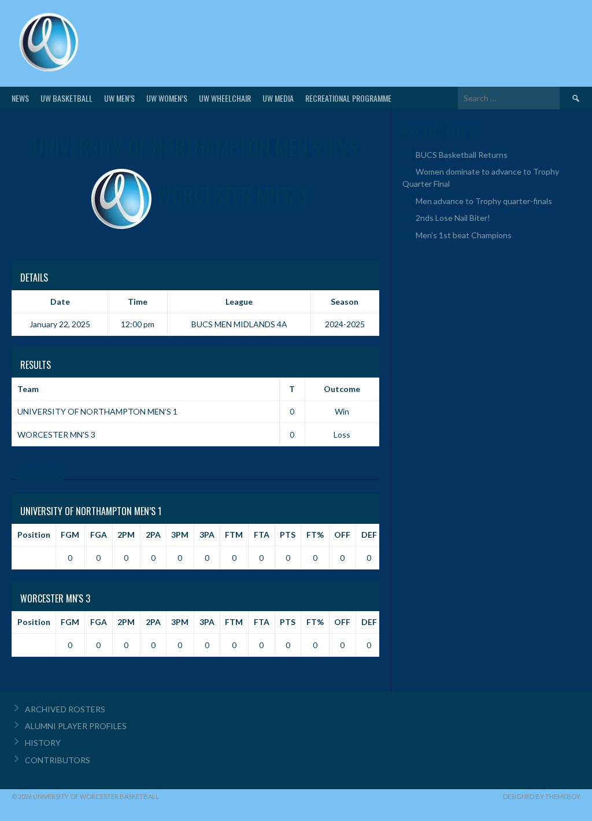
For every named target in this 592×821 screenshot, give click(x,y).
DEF (369, 534)
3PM (179, 534)
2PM (126, 534)
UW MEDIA (278, 98)
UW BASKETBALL (66, 98)
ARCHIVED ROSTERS (65, 709)
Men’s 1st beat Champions (464, 235)
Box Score (40, 467)
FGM (70, 534)
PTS (287, 534)
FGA (98, 534)
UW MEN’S (119, 98)
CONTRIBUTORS (57, 760)
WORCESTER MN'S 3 (56, 434)
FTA (261, 534)
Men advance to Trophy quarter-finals (484, 201)
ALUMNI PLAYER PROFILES (76, 726)
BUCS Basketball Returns (462, 155)
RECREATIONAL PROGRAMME (348, 98)
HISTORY (43, 743)
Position (33, 534)
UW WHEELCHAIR (225, 98)
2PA (153, 534)
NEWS (20, 98)
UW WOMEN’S (166, 98)
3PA (206, 534)
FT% (315, 534)
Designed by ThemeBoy (541, 796)
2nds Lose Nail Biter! (453, 218)
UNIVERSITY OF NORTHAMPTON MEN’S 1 (97, 411)
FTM (234, 534)
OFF (342, 534)
